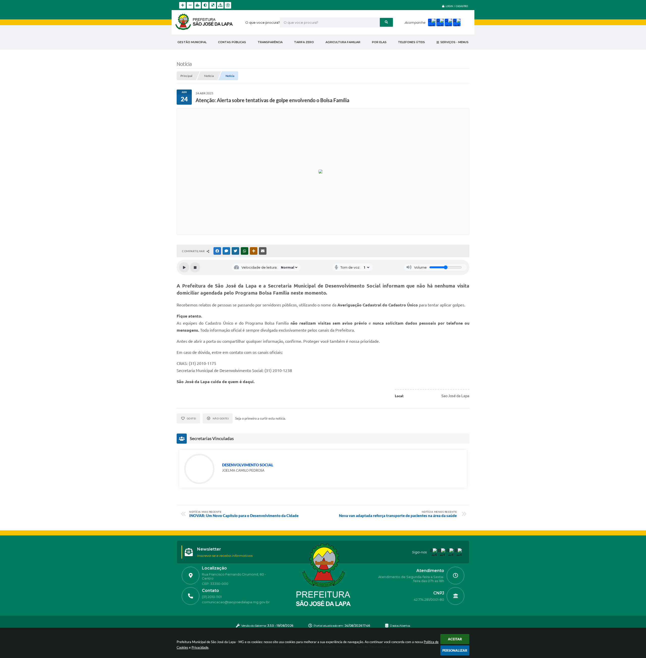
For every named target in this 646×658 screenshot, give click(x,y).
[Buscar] (386, 22)
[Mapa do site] (220, 5)
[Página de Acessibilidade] (228, 5)
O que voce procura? (262, 22)
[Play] (184, 267)
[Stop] (195, 267)
